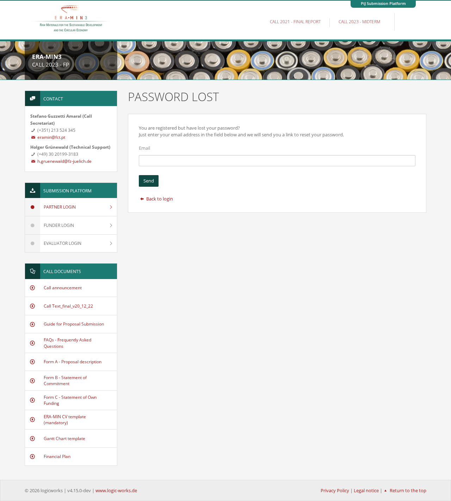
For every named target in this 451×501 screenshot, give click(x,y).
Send (148, 181)
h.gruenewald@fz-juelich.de (64, 161)
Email (144, 148)
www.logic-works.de (116, 490)
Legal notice (366, 490)
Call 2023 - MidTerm (359, 22)
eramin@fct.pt (50, 137)
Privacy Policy (335, 490)
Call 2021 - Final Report (295, 22)
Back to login (159, 199)
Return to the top (407, 490)
